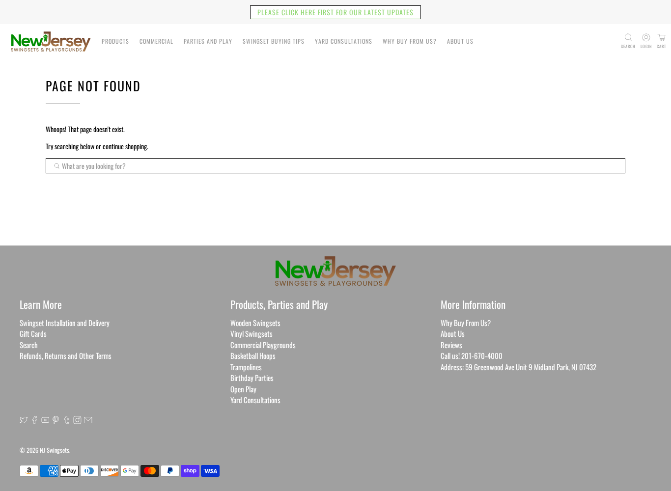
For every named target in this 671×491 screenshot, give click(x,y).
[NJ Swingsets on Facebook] (34, 420)
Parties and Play (208, 41)
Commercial (156, 41)
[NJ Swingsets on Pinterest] (56, 420)
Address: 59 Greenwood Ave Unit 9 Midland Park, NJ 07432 (518, 366)
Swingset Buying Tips (274, 41)
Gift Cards (33, 333)
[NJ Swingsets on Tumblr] (66, 420)
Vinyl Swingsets (251, 333)
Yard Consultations (343, 41)
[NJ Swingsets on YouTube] (45, 420)
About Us (460, 41)
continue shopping (125, 146)
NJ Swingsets (54, 450)
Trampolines (246, 366)
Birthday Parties (252, 377)
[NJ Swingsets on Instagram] (77, 420)
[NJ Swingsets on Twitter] (24, 420)
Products (115, 41)
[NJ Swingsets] (50, 41)
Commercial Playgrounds (263, 344)
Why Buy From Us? (410, 41)
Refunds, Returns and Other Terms (66, 355)
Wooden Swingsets (255, 322)
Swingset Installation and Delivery (65, 322)
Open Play (243, 388)
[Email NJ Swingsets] (88, 420)
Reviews (451, 344)
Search (29, 344)
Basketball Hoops (253, 355)
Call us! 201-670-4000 (472, 355)
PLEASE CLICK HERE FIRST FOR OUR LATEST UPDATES (335, 12)
